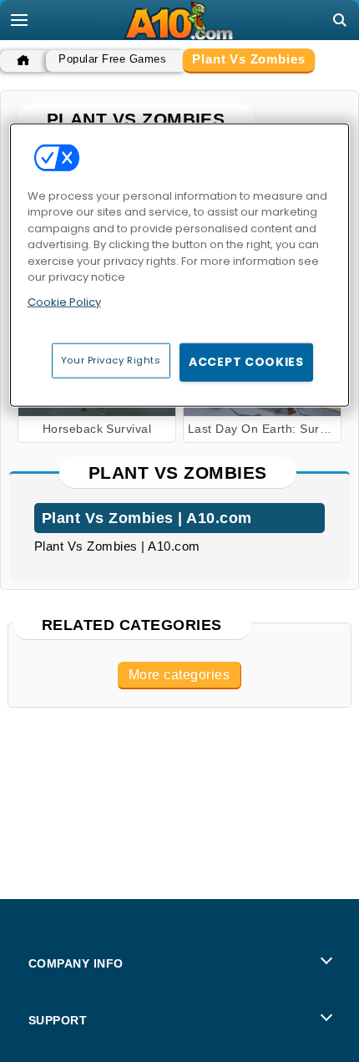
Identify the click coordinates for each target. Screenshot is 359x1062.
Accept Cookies (246, 361)
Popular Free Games (112, 58)
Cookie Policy (64, 301)
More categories (179, 675)
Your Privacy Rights (111, 360)
